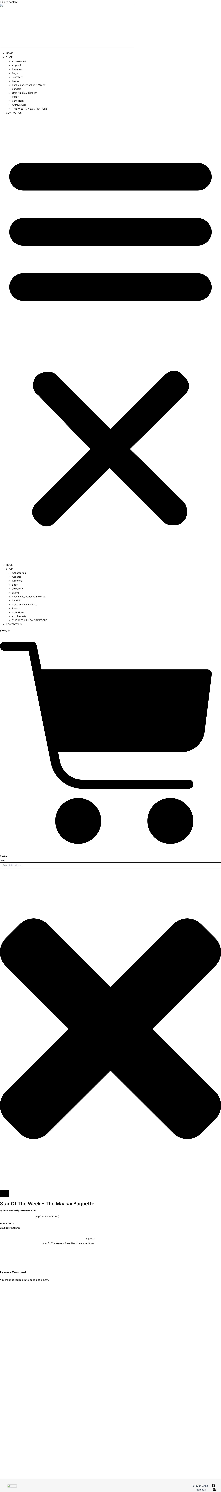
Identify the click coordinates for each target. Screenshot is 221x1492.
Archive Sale (19, 104)
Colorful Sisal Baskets (24, 92)
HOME (9, 53)
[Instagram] (214, 1490)
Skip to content (9, 1)
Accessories (19, 61)
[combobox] (110, 865)
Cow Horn (18, 100)
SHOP (9, 57)
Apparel (16, 65)
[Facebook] (213, 1485)
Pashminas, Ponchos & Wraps (28, 84)
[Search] (4, 1193)
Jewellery (17, 76)
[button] (110, 339)
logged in (20, 1279)
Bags (15, 73)
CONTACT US (14, 112)
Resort (16, 96)
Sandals (16, 88)
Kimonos (17, 69)
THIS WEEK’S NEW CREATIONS (30, 108)
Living (15, 81)
